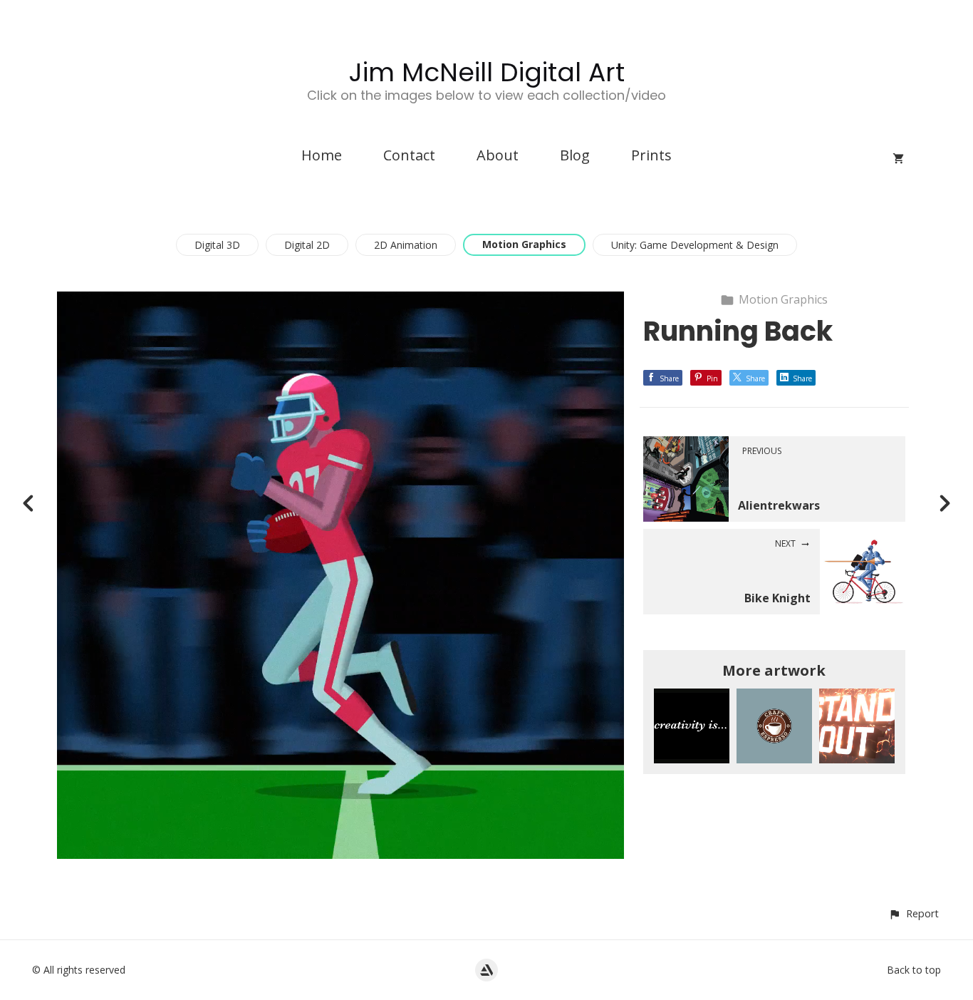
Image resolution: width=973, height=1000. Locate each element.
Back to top (914, 969)
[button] (914, 913)
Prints (651, 155)
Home (321, 155)
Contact (409, 155)
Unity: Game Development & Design (695, 245)
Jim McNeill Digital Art (487, 72)
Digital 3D (217, 245)
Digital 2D (307, 245)
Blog (575, 155)
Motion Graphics (524, 244)
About (498, 155)
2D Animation (405, 245)
